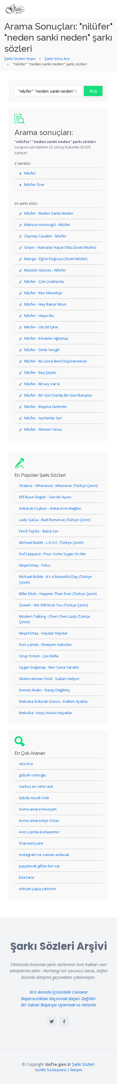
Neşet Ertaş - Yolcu (34, 565)
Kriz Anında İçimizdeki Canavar (59, 992)
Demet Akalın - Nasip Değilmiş (44, 690)
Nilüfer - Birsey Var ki (42, 383)
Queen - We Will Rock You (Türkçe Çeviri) (53, 605)
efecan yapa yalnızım (37, 888)
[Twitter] (52, 1022)
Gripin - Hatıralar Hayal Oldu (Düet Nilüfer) (60, 247)
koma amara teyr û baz (39, 820)
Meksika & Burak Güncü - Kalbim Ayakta (53, 701)
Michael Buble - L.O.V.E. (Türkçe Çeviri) (51, 542)
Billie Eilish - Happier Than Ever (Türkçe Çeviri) (58, 593)
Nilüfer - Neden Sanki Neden (48, 213)
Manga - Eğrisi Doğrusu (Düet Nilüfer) (55, 258)
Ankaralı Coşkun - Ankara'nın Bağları (50, 508)
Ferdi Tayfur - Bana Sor (38, 531)
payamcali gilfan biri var (39, 866)
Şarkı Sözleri (83, 1064)
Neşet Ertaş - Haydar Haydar (43, 633)
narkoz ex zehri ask (36, 786)
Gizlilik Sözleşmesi (50, 1069)
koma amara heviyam (38, 809)
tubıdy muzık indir (34, 797)
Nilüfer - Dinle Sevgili (41, 349)
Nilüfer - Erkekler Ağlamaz (46, 338)
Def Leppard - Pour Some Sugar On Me (52, 553)
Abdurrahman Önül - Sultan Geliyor (49, 678)
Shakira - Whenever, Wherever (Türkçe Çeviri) (58, 485)
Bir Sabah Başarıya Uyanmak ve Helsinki (58, 1005)
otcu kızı (26, 763)
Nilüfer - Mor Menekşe (43, 292)
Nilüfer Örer (34, 184)
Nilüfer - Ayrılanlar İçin (43, 417)
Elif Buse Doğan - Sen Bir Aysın (45, 496)
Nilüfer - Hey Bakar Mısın (45, 304)
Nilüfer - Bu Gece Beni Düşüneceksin (55, 361)
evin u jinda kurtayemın (39, 831)
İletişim (76, 1069)
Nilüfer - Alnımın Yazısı (43, 429)
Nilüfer (30, 173)
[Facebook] (64, 1022)
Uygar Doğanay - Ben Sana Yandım (49, 667)
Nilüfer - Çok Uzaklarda (44, 281)
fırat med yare (31, 843)
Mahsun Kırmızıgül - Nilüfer (47, 224)
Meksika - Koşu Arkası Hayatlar (45, 712)
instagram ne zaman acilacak (44, 854)
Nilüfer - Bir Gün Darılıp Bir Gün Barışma (58, 395)
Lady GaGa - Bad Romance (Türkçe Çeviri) (54, 519)
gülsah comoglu (32, 775)
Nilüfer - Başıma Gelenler (45, 406)
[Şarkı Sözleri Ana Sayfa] (15, 9)
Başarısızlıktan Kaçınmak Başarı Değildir (58, 998)
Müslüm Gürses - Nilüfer (45, 270)
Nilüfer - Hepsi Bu (39, 315)
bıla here (26, 877)
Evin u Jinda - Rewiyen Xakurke (45, 644)
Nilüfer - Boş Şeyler (40, 372)
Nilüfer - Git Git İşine (41, 326)
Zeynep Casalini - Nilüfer (45, 236)
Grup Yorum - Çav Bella (38, 655)
